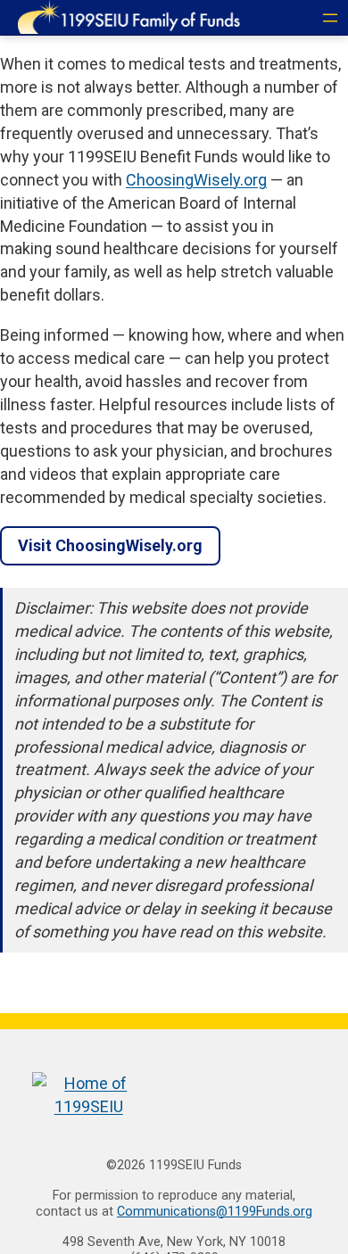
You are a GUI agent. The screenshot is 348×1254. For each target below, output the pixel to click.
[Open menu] (330, 18)
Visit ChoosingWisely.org (110, 545)
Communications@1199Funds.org (214, 1211)
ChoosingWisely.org (196, 179)
